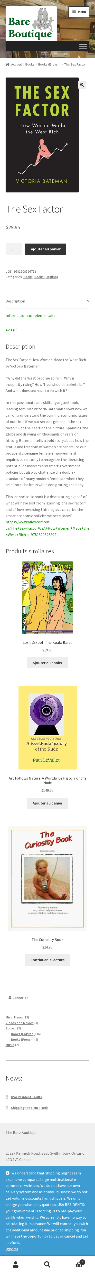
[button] (82, 85)
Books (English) (49, 64)
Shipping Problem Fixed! (29, 1108)
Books (30, 64)
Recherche (47, 1264)
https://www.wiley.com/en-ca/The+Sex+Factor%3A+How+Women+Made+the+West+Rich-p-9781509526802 (47, 528)
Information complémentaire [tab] (31, 315)
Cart (73, 1260)
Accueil (16, 64)
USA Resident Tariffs (26, 1097)
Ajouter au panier (46, 248)
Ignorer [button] (12, 1248)
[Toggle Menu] (83, 46)
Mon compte (16, 1264)
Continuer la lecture (47, 959)
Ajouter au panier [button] (47, 662)
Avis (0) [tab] (12, 329)
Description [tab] (15, 301)
